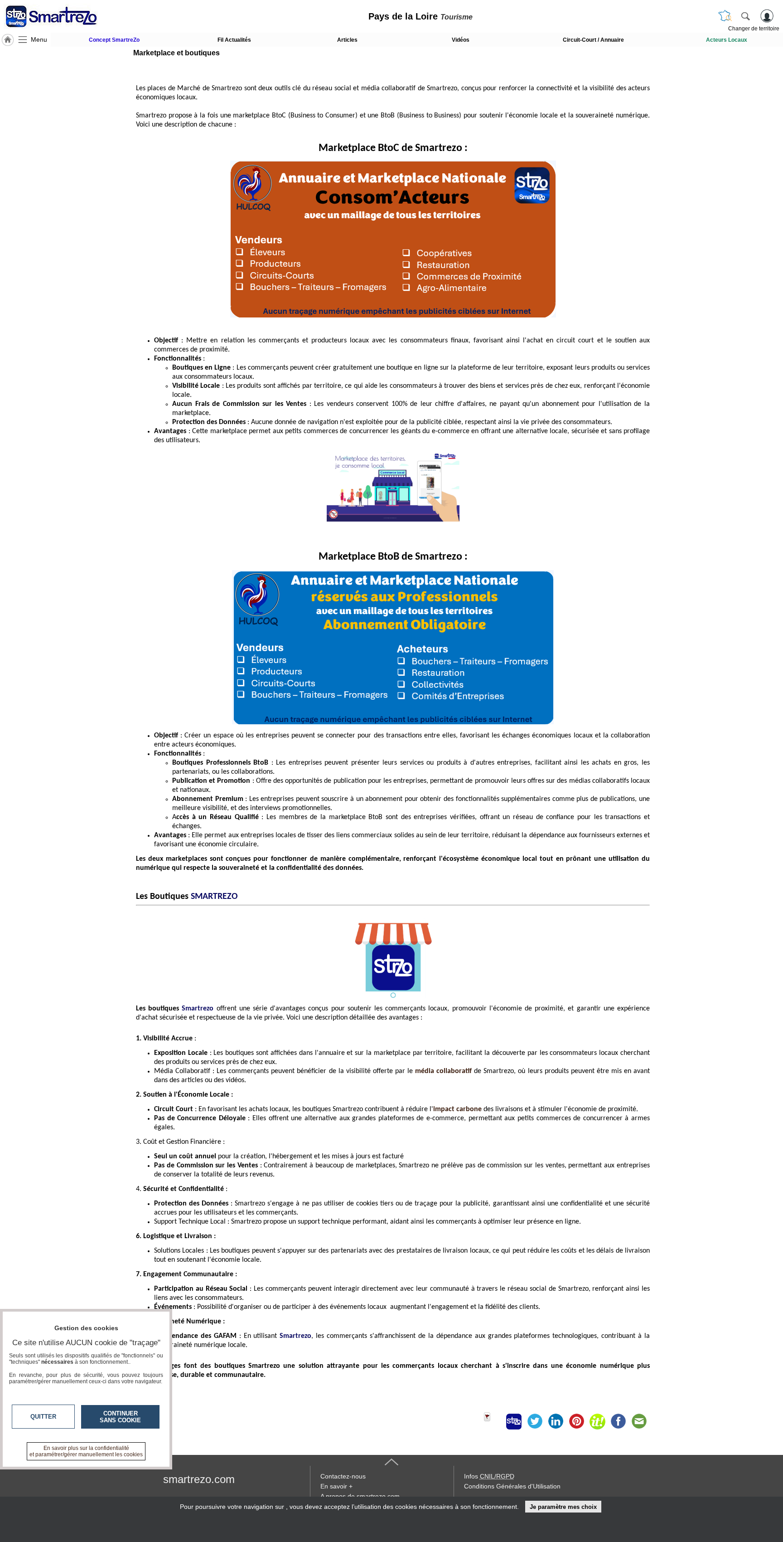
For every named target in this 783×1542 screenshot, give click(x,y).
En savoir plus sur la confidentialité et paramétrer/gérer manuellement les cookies (86, 1451)
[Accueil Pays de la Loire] (7, 40)
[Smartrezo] (62, 16)
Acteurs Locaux (726, 40)
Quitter (43, 1416)
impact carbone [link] (457, 1109)
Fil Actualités (234, 40)
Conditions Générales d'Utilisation (512, 1486)
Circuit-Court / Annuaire (593, 40)
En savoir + (336, 1486)
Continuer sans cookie (120, 1417)
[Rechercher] (745, 16)
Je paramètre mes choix (563, 1506)
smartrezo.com (199, 1479)
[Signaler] (493, 1421)
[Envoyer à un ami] (639, 1421)
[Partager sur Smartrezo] (514, 1421)
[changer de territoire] (725, 16)
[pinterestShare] (576, 1421)
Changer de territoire (753, 28)
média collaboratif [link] (443, 1071)
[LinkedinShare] (555, 1421)
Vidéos (460, 40)
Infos (489, 1476)
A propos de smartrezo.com (360, 1496)
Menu (39, 39)
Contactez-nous (343, 1476)
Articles (347, 40)
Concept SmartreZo (114, 40)
